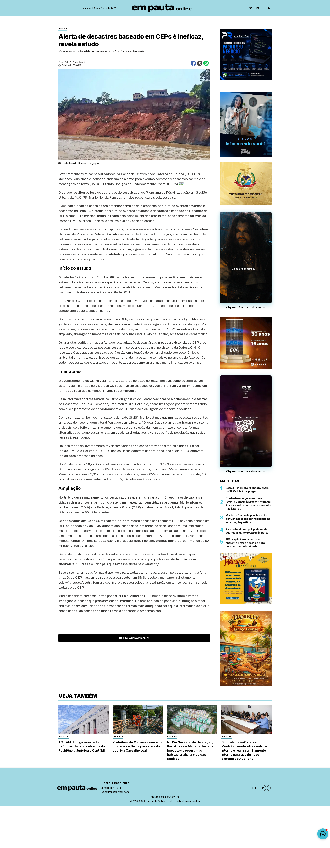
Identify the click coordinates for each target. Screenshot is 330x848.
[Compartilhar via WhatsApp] (206, 63)
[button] (322, 833)
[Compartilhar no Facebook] (193, 63)
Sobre (105, 783)
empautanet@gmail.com (115, 792)
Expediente (120, 783)
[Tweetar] (199, 63)
